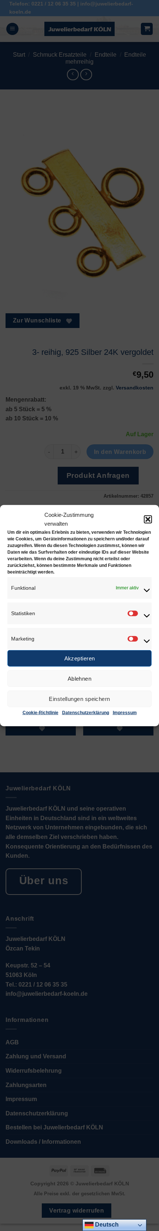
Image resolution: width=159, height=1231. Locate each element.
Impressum (125, 712)
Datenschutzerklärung (85, 712)
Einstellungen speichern (79, 699)
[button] (148, 519)
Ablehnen (80, 679)
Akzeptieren (79, 658)
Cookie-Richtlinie (40, 712)
